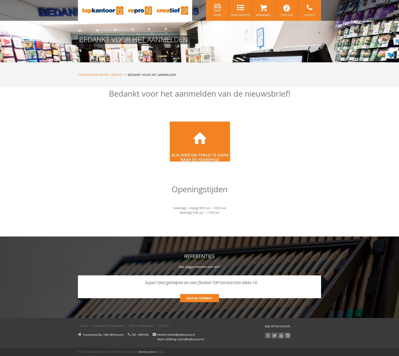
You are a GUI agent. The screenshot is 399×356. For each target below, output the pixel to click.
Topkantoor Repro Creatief (100, 75)
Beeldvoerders (147, 351)
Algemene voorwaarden (108, 326)
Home (83, 326)
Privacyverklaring (141, 326)
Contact (164, 326)
